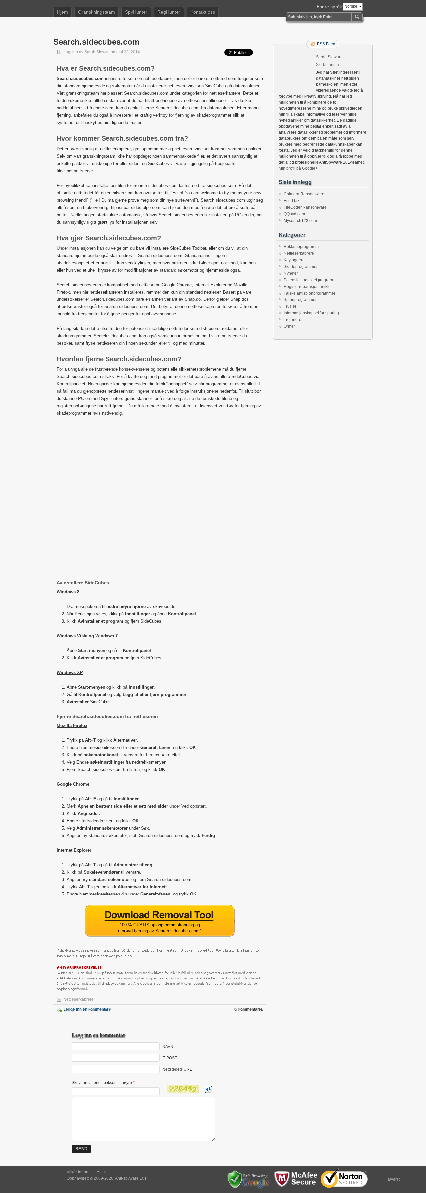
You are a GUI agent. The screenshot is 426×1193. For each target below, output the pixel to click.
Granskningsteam (96, 12)
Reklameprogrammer (303, 246)
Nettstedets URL (177, 1069)
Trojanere (292, 319)
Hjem (62, 12)
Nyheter (291, 273)
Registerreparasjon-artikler (308, 286)
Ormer (289, 326)
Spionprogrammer (300, 300)
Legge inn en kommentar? (87, 1009)
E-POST (169, 1057)
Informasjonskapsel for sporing (311, 313)
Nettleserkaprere (78, 999)
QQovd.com (294, 214)
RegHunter (168, 12)
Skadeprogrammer (301, 266)
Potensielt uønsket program (308, 280)
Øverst (394, 1179)
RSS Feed (326, 44)
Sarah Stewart (97, 52)
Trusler (290, 306)
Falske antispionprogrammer (309, 293)
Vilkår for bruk (79, 1172)
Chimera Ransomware (304, 194)
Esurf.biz (291, 200)
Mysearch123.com (300, 220)
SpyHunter (136, 12)
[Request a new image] (208, 1089)
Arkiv (101, 1172)
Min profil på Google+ (298, 168)
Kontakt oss (202, 12)
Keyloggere (294, 260)
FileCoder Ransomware (305, 207)
